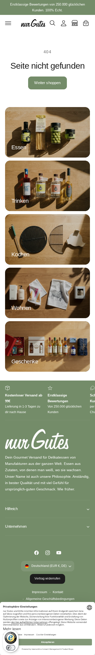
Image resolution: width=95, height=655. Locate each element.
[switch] (10, 647)
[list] (47, 400)
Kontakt (58, 592)
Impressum (39, 592)
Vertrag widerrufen (47, 578)
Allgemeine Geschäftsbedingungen (50, 598)
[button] (8, 23)
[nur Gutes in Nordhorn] (74, 23)
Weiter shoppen (47, 83)
